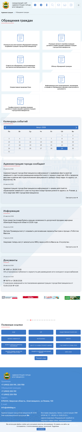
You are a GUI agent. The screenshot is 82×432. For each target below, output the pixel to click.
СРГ (41, 332)
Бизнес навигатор (14, 338)
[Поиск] (52, 5)
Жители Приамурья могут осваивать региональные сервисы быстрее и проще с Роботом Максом (41, 232)
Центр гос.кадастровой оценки (41, 345)
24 (9, 148)
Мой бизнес (41, 338)
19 (30, 145)
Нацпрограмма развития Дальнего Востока (13, 352)
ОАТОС (68, 338)
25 (19, 148)
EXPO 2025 (68, 352)
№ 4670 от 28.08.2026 (12, 281)
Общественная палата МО (68, 332)
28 (51, 148)
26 (30, 148)
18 (19, 145)
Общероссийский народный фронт (41, 352)
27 (41, 148)
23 (73, 145)
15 (62, 142)
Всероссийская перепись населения (13, 345)
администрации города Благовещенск (21, 5)
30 (73, 148)
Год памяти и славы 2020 (68, 345)
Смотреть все (71, 198)
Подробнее (55, 426)
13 (41, 142)
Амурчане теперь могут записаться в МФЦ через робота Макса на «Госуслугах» (36, 242)
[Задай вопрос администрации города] (58, 5)
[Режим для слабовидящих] (65, 5)
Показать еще (41, 358)
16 (73, 142)
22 (62, 145)
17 (9, 145)
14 (51, 142)
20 (41, 145)
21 (51, 145)
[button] (27, 320)
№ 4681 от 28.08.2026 (12, 269)
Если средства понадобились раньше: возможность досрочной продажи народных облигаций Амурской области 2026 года (38, 221)
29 (62, 148)
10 (9, 142)
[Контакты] (71, 5)
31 (9, 151)
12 (30, 142)
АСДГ (13, 332)
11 (19, 142)
